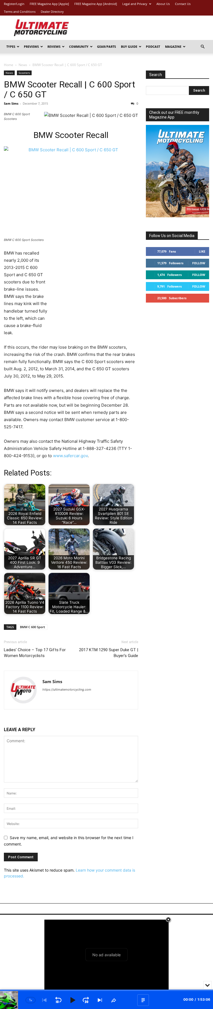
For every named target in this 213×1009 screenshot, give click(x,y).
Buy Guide (129, 46)
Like (202, 251)
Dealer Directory (52, 11)
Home (8, 64)
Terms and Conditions (20, 11)
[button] (202, 46)
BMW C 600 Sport (32, 627)
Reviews (53, 46)
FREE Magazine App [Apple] (49, 4)
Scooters (24, 73)
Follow (198, 263)
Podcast (153, 46)
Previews (31, 46)
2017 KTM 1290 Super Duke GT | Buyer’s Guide (108, 652)
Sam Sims (11, 103)
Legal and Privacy (134, 4)
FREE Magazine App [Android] (95, 4)
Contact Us (183, 4)
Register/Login (14, 4)
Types (10, 46)
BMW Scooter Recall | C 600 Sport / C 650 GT (69, 89)
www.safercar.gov (70, 455)
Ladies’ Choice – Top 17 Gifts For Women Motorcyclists (35, 652)
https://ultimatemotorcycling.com (66, 689)
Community (78, 46)
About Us (163, 4)
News (23, 64)
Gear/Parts (106, 46)
